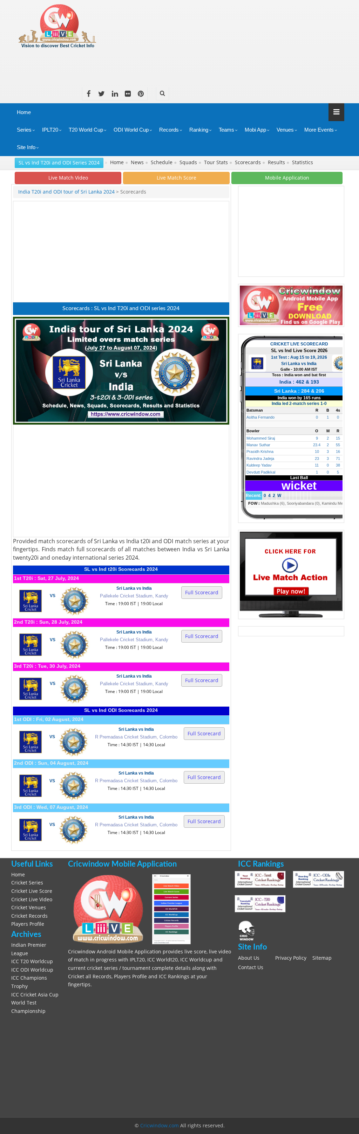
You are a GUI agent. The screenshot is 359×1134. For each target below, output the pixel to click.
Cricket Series (27, 883)
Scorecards (248, 162)
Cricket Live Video (31, 899)
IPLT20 (50, 130)
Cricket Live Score (31, 891)
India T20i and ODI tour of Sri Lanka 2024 (66, 192)
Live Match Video (68, 177)
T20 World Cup (86, 130)
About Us (248, 958)
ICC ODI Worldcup (32, 970)
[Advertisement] (216, 65)
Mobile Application (287, 177)
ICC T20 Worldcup (32, 961)
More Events (319, 130)
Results (277, 162)
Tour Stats (216, 162)
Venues (285, 130)
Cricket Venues (28, 907)
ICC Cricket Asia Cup (35, 995)
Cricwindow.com (159, 1125)
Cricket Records (29, 916)
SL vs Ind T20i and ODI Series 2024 (59, 162)
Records (169, 130)
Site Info (26, 147)
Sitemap (322, 958)
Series (24, 130)
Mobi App (255, 130)
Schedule (162, 162)
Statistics (303, 162)
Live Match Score (176, 177)
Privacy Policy (290, 958)
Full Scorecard (201, 592)
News (138, 162)
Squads (189, 162)
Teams (226, 130)
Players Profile (27, 924)
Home (24, 112)
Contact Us (250, 967)
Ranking (198, 130)
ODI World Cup (131, 130)
